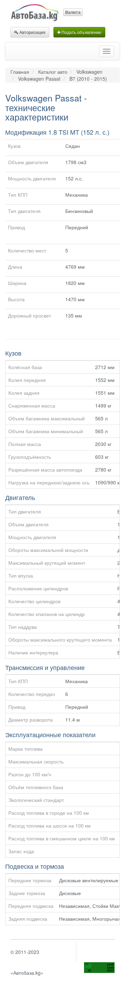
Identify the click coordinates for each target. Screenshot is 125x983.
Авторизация (31, 32)
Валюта (73, 12)
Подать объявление (80, 32)
